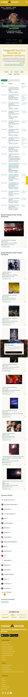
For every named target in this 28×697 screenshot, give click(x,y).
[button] (13, 345)
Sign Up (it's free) (14, 352)
